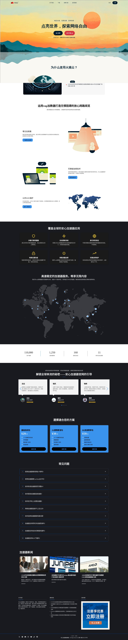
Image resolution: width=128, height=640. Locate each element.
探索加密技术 (73, 177)
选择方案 (33, 449)
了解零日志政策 (27, 140)
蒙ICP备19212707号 (83, 637)
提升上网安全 (27, 206)
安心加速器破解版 (65, 637)
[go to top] (124, 634)
